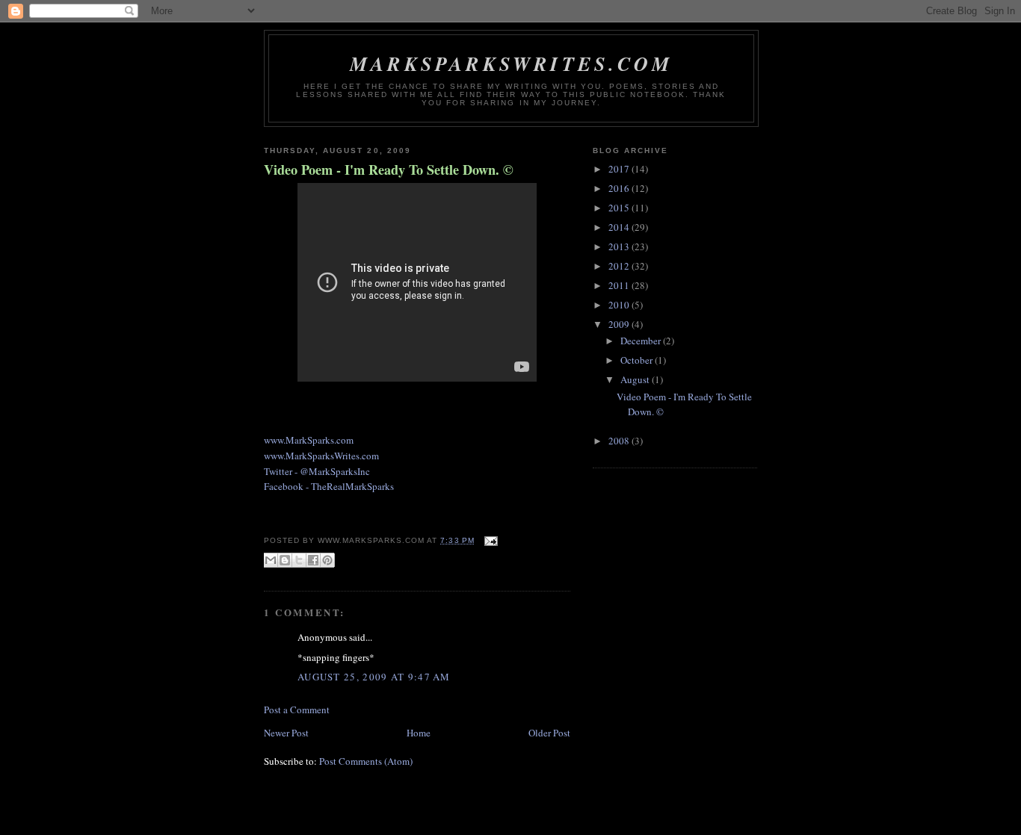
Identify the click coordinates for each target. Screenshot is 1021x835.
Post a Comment (297, 709)
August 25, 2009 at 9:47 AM (374, 676)
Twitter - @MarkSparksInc (317, 471)
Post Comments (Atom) (366, 761)
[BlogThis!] (284, 560)
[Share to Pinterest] (327, 560)
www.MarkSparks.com (309, 440)
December (641, 340)
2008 (620, 440)
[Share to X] (299, 560)
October (637, 360)
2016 (620, 188)
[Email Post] (489, 540)
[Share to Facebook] (313, 560)
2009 (620, 324)
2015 (620, 207)
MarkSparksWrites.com (511, 63)
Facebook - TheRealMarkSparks (329, 486)
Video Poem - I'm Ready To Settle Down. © (388, 170)
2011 (620, 285)
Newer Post (286, 732)
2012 (620, 266)
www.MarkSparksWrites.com (321, 455)
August (636, 379)
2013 (620, 246)
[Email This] (270, 560)
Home (419, 732)
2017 (620, 169)
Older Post (549, 732)
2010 (620, 304)
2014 (620, 227)
